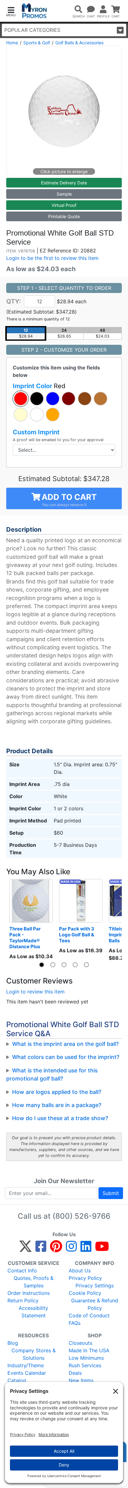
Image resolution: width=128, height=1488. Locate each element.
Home (12, 42)
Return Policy (23, 1300)
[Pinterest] (56, 1249)
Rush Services (85, 1365)
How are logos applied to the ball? (56, 1092)
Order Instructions (28, 1293)
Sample (64, 194)
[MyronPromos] (34, 10)
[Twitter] (25, 1249)
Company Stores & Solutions (33, 1354)
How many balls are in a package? (56, 1105)
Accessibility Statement (33, 1312)
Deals (75, 1373)
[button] (11, 11)
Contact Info (22, 1270)
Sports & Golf (36, 42)
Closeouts (80, 1343)
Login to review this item (35, 991)
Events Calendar (26, 1373)
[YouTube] (102, 1249)
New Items (81, 1380)
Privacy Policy (85, 1278)
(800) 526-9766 (81, 1216)
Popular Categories (32, 30)
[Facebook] (41, 1249)
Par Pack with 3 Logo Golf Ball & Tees (77, 935)
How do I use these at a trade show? (60, 1118)
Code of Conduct (89, 1315)
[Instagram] (71, 1249)
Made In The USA (89, 1350)
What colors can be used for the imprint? (65, 1057)
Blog (12, 1343)
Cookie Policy (85, 1293)
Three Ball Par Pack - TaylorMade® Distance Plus (25, 937)
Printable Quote (64, 216)
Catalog (16, 1380)
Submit (111, 1193)
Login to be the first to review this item (52, 258)
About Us (80, 1270)
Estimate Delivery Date (64, 182)
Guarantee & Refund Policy (94, 1304)
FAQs (74, 1323)
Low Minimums (86, 1358)
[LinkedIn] (86, 1249)
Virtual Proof (64, 205)
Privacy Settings (94, 1285)
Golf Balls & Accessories (79, 42)
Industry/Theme (25, 1365)
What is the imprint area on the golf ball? (65, 1044)
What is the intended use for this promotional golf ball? (52, 1074)
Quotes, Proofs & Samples (33, 1282)
